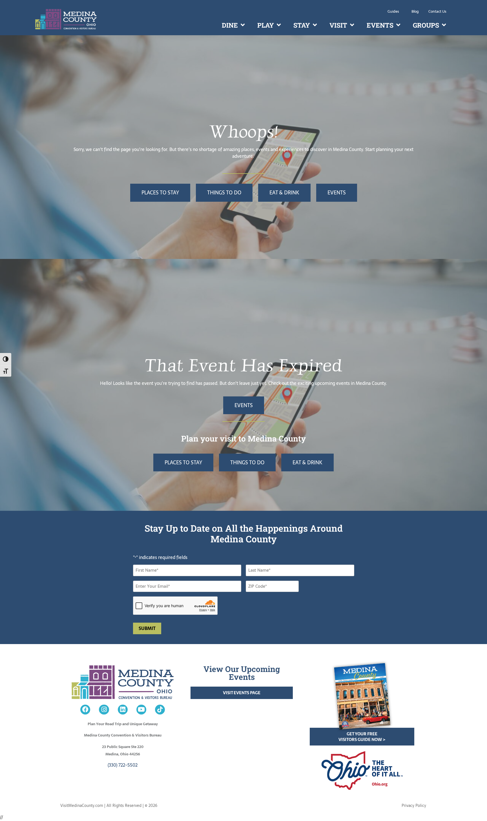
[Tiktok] (160, 710)
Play (265, 25)
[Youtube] (141, 710)
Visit (338, 25)
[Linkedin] (123, 710)
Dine (230, 25)
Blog (415, 11)
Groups (426, 25)
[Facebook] (85, 710)
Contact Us (437, 11)
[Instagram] (104, 710)
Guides (393, 11)
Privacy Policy (414, 805)
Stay (301, 25)
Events (380, 25)
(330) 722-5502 (123, 765)
